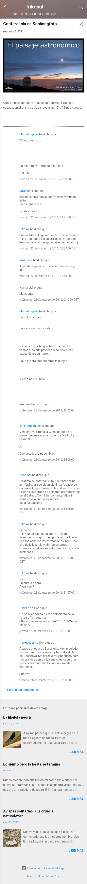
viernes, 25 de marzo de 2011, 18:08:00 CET (48, 680)
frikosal (34, 7)
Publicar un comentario (22, 690)
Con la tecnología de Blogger (46, 868)
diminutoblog (28, 426)
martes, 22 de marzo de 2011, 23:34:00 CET (48, 248)
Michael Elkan (53, 876)
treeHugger (26, 642)
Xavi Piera (25, 260)
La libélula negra (17, 717)
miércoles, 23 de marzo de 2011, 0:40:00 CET (49, 299)
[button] (81, 25)
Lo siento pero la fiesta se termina (31, 764)
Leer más (76, 752)
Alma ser (25, 475)
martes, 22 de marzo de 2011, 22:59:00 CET (48, 179)
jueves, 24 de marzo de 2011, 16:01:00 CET (47, 631)
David (23, 191)
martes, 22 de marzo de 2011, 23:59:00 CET (48, 276)
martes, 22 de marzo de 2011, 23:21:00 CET (48, 217)
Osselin (24, 608)
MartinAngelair (28, 134)
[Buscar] (81, 8)
